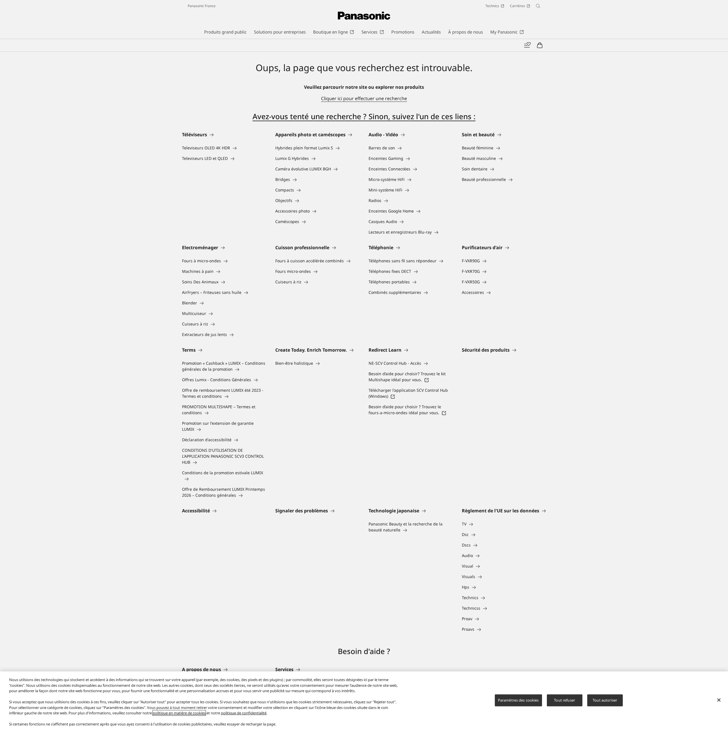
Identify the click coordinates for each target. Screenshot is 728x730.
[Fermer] (719, 700)
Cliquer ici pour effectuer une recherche (364, 98)
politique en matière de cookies (179, 712)
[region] (364, 700)
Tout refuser (564, 700)
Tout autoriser (605, 700)
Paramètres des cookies (518, 700)
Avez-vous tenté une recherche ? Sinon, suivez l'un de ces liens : (364, 116)
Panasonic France (202, 5)
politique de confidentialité (243, 712)
